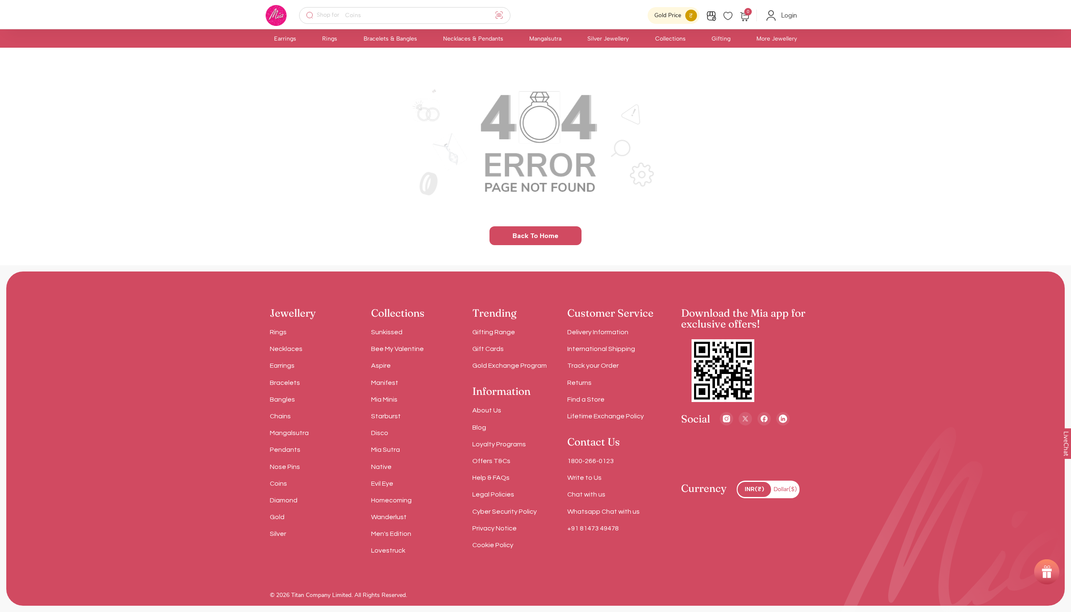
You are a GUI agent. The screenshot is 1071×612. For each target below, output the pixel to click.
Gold (277, 517)
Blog (479, 427)
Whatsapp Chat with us (603, 511)
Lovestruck (388, 550)
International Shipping (601, 349)
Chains (280, 416)
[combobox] (410, 15)
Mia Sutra (385, 449)
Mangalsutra (545, 38)
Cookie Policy (492, 545)
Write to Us (584, 477)
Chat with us (586, 494)
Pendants (285, 449)
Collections (670, 38)
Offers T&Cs (491, 461)
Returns (579, 382)
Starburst (386, 416)
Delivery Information (597, 332)
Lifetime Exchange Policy (605, 416)
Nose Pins (285, 466)
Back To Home (535, 236)
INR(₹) (754, 489)
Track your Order (593, 365)
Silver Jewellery (608, 38)
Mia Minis (384, 399)
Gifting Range (493, 332)
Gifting (721, 38)
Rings (329, 38)
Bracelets (285, 382)
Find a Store (586, 399)
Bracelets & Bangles (390, 38)
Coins (278, 483)
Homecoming (391, 500)
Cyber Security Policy (504, 511)
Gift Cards (488, 349)
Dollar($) (785, 489)
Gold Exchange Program (509, 365)
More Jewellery (776, 38)
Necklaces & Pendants (473, 38)
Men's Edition (391, 533)
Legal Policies (493, 494)
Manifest (384, 382)
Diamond (283, 500)
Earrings (285, 38)
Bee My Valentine (397, 349)
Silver (278, 533)
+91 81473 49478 (593, 528)
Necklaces (286, 349)
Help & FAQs (491, 477)
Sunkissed (386, 332)
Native (381, 466)
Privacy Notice (494, 528)
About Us (486, 410)
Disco (379, 433)
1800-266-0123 (590, 461)
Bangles (282, 399)
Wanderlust (389, 517)
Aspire (381, 365)
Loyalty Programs (499, 444)
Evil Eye (382, 483)
